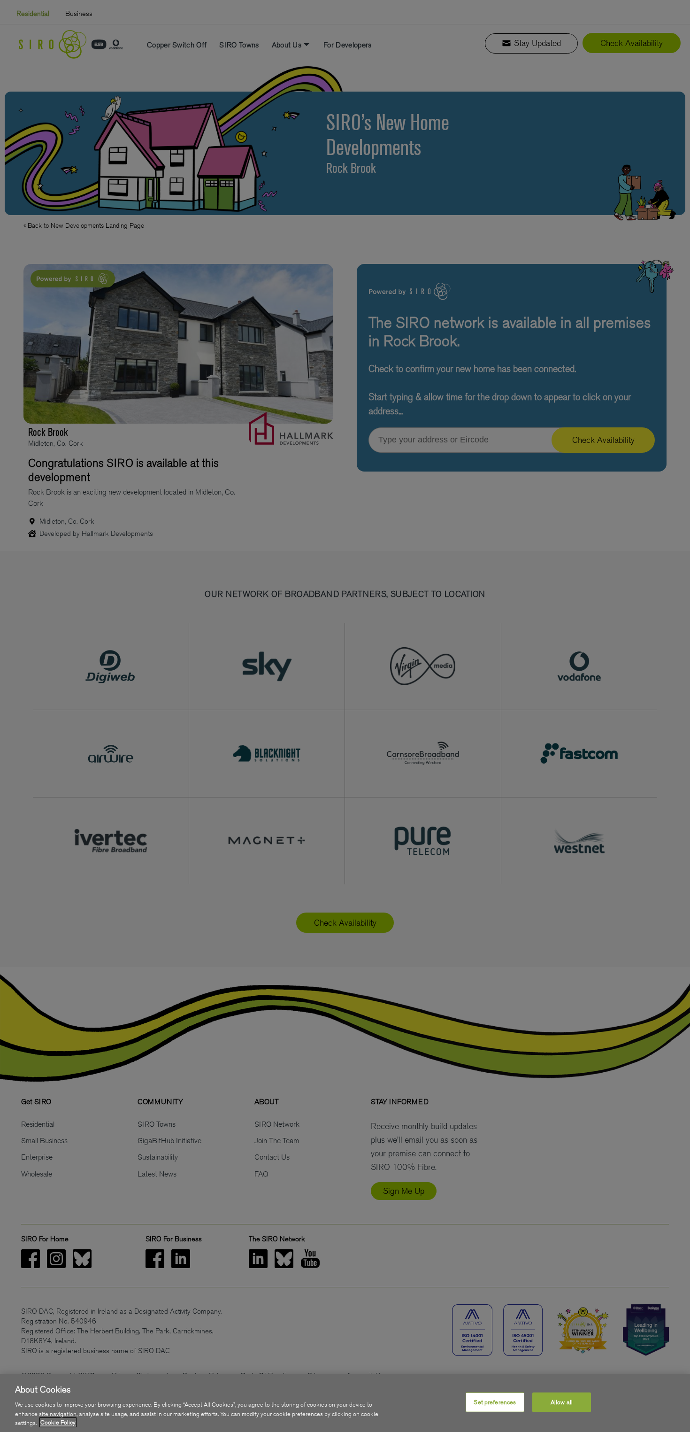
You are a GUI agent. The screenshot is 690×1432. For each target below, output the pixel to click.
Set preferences (495, 1402)
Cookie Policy (58, 1422)
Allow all (562, 1402)
